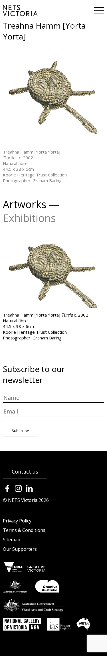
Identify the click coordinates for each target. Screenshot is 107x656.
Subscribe (20, 430)
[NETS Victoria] (20, 14)
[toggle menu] (98, 8)
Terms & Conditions (24, 530)
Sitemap (11, 539)
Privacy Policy (17, 521)
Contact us (25, 471)
